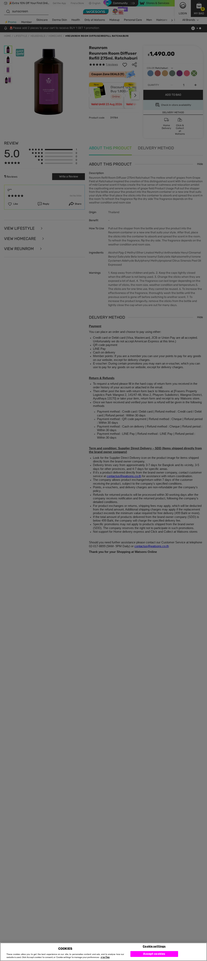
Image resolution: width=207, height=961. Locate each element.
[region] (103, 952)
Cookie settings (154, 946)
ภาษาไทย (105, 957)
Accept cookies (154, 954)
